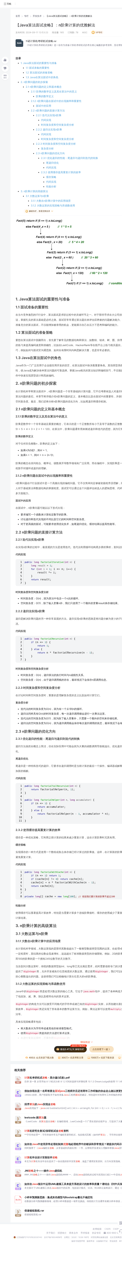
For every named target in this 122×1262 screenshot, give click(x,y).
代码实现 (46, 120)
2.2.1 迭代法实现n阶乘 (48, 115)
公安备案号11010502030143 (29, 1237)
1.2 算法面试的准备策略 (39, 72)
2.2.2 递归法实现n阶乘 (49, 129)
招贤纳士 (62, 1233)
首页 (18, 16)
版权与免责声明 (78, 1241)
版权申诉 (90, 1241)
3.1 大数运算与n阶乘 (37, 196)
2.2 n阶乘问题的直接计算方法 (48, 110)
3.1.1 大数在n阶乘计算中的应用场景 (51, 200)
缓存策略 (51, 177)
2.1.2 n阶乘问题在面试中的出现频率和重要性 (56, 101)
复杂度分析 (47, 148)
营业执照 (113, 1241)
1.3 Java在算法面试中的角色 (42, 77)
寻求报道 (85, 1233)
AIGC (84, 32)
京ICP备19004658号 (53, 1237)
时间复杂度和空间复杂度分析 (57, 124)
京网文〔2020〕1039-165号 (76, 1237)
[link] (18, 16)
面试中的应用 (43, 105)
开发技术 (37, 16)
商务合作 (73, 1233)
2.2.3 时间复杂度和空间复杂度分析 (56, 143)
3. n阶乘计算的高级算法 (34, 191)
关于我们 (50, 1233)
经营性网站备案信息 (99, 1237)
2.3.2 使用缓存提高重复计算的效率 (61, 172)
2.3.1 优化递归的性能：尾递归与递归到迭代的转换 (69, 158)
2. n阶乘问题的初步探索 (34, 82)
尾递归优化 (52, 162)
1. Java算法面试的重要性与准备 (39, 63)
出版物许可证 (102, 1241)
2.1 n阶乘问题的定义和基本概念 (44, 86)
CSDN (108, 1229)
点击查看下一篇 (100, 1049)
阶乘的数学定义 (45, 96)
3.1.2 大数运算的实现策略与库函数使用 (53, 205)
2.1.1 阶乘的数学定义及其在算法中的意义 (54, 91)
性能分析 (51, 186)
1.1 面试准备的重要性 (37, 67)
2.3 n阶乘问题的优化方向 (50, 153)
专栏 (26, 16)
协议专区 (96, 1233)
